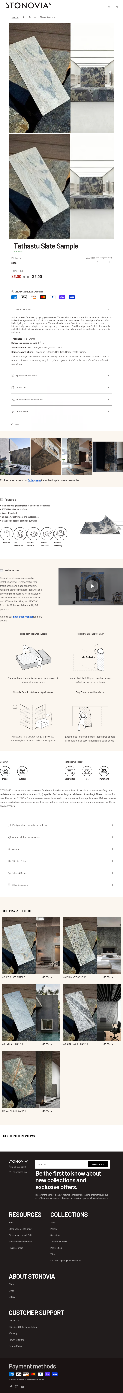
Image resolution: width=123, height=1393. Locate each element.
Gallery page (34, 480)
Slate (52, 1222)
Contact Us (14, 1320)
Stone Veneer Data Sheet (20, 1228)
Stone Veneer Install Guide (21, 1235)
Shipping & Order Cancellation (23, 1327)
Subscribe (98, 1164)
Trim (52, 1254)
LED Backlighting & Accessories (65, 1260)
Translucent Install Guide (20, 1241)
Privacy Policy (15, 1346)
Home (15, 17)
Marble (53, 1228)
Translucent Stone (59, 1241)
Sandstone (55, 1235)
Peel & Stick (56, 1247)
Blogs (11, 1290)
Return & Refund (16, 1339)
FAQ (11, 1222)
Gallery (12, 1297)
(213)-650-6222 (19, 1166)
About (11, 1284)
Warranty (13, 1333)
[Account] (109, 7)
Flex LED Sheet (16, 1247)
